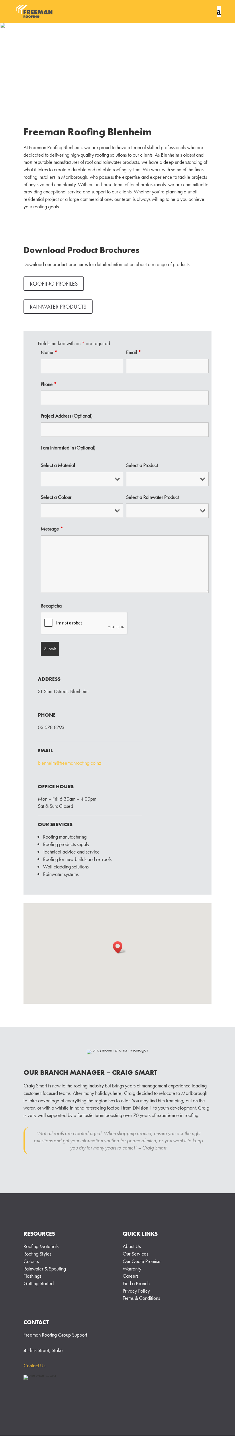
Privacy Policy (136, 1290)
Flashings (32, 1275)
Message (52, 529)
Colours (31, 1261)
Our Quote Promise (141, 1261)
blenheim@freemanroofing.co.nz (69, 763)
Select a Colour (56, 497)
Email (133, 352)
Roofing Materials (40, 1246)
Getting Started (38, 1283)
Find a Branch (136, 1283)
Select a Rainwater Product (152, 497)
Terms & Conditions (141, 1298)
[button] (119, 947)
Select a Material (58, 465)
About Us (132, 1246)
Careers (130, 1275)
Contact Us (34, 1365)
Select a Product (142, 465)
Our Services (135, 1253)
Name (49, 352)
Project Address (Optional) (67, 416)
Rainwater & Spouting (44, 1268)
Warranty (132, 1268)
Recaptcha (51, 606)
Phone (49, 384)
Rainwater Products (58, 306)
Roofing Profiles (54, 283)
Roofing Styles (37, 1253)
